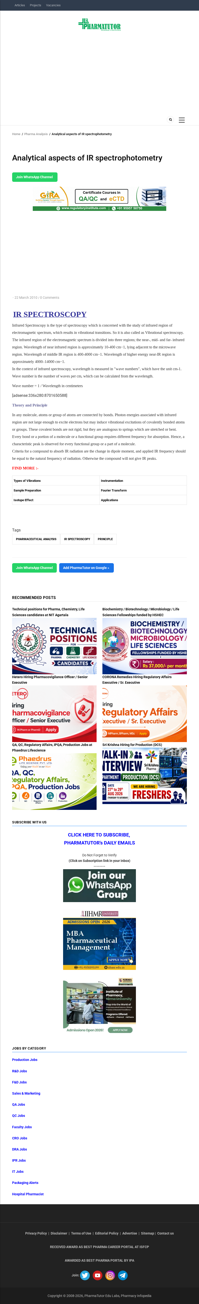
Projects (35, 5)
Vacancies (53, 5)
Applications (109, 500)
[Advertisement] (99, 72)
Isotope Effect (23, 500)
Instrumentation (112, 481)
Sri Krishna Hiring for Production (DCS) (132, 745)
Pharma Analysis (36, 134)
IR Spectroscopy (77, 539)
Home (16, 134)
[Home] (99, 24)
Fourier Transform (114, 490)
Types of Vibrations (27, 481)
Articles (20, 5)
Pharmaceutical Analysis (36, 539)
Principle (105, 539)
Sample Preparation (27, 490)
